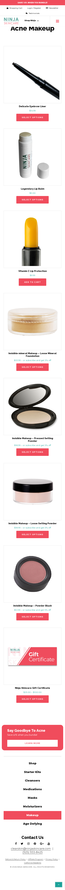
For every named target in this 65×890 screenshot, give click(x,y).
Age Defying (32, 823)
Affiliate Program (35, 859)
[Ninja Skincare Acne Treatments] (11, 21)
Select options (32, 117)
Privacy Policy (52, 859)
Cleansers (32, 780)
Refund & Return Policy (15, 859)
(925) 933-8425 (33, 852)
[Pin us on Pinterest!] (35, 843)
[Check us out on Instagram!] (28, 843)
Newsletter (53, 8)
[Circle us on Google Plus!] (41, 843)
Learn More (32, 743)
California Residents (32, 863)
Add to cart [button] (32, 282)
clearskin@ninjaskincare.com (31, 848)
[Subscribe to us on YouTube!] (49, 843)
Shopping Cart (13, 8)
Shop (32, 763)
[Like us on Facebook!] (15, 843)
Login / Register (34, 8)
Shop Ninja (30, 20)
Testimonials (33, 13)
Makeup (32, 815)
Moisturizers (32, 806)
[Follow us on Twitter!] (22, 843)
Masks (32, 797)
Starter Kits (32, 772)
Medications (32, 789)
